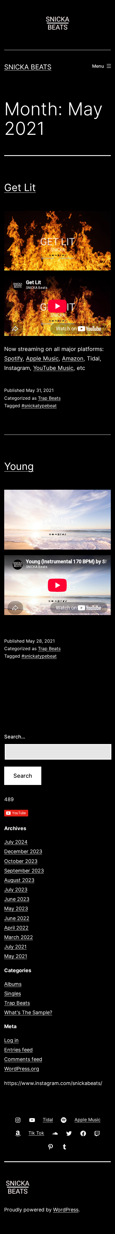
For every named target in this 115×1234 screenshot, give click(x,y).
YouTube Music (53, 368)
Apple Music (42, 358)
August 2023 (19, 880)
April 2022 (16, 928)
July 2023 (15, 889)
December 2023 (23, 851)
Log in (11, 1040)
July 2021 (15, 947)
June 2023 (16, 899)
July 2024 (16, 842)
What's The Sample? (28, 1012)
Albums (12, 984)
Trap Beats (49, 398)
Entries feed (18, 1050)
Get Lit (20, 187)
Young (19, 466)
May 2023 (16, 908)
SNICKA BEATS (27, 67)
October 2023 (20, 861)
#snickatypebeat (39, 405)
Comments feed (23, 1059)
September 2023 (24, 871)
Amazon (72, 358)
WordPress (65, 1210)
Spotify (13, 358)
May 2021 (15, 956)
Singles (12, 993)
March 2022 (18, 937)
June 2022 (16, 918)
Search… (14, 737)
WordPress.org (21, 1069)
